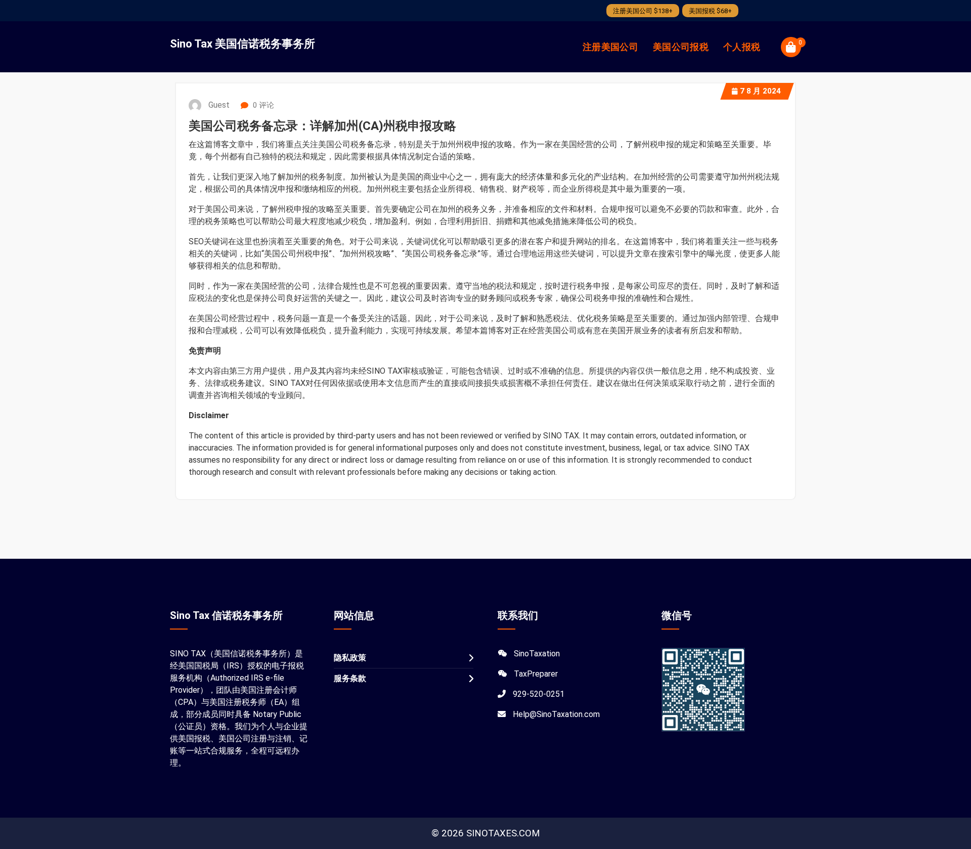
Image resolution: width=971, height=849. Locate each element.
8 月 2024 (760, 91)
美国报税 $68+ (710, 11)
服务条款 (350, 678)
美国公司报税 (681, 46)
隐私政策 (350, 657)
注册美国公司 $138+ (643, 11)
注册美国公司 (610, 46)
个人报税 (741, 46)
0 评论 (262, 105)
